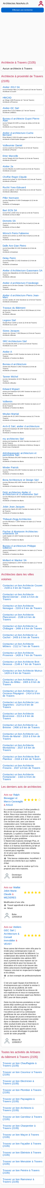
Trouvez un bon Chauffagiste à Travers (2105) (19, 1064)
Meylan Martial (11, 414)
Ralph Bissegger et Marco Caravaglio (13, 798)
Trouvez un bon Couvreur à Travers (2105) (22, 1073)
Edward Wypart (11, 389)
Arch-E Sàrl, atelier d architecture (21, 426)
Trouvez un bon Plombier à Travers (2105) (22, 1091)
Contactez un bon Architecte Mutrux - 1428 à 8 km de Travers (22, 671)
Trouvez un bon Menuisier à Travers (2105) (22, 1162)
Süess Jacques (11, 331)
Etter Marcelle (10, 156)
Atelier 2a (8, 166)
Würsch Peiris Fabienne (16, 233)
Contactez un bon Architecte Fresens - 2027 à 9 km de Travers (21, 766)
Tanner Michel (10, 377)
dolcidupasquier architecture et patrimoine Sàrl (19, 454)
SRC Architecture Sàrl (15, 341)
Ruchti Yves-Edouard (14, 187)
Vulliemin (7, 401)
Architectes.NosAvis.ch (15, 3)
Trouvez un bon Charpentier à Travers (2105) (19, 1126)
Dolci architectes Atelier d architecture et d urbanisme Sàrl (20, 493)
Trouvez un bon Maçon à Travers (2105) (21, 1135)
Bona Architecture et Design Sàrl (21, 480)
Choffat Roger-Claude (15, 177)
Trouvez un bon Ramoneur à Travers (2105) (18, 1180)
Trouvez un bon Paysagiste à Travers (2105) (19, 1100)
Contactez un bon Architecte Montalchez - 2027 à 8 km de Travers (19, 747)
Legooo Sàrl (9, 320)
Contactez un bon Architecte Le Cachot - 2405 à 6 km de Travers (21, 636)
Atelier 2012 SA (11, 87)
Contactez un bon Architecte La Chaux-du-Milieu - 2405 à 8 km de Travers (21, 682)
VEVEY (8, 944)
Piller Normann (11, 198)
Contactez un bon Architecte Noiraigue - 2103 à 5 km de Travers (22, 607)
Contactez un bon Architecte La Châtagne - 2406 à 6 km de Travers (22, 627)
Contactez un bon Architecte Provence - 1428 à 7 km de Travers (22, 654)
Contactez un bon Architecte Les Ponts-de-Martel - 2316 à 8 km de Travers (21, 736)
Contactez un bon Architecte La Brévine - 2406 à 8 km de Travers (21, 726)
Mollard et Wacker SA (15, 560)
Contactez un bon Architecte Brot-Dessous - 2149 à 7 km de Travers (22, 662)
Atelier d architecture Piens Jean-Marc (21, 296)
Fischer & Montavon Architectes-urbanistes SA (21, 532)
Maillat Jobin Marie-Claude (12, 890)
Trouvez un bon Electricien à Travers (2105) (18, 1082)
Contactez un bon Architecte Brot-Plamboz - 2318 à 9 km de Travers (22, 757)
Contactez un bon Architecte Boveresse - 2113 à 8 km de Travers (18, 716)
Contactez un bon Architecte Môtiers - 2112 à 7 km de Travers (21, 645)
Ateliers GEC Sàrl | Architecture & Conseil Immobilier (12, 934)
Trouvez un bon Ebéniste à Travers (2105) (22, 1153)
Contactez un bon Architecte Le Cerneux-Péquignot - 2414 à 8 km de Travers (21, 693)
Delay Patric (9, 258)
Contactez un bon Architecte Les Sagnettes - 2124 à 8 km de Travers (21, 704)
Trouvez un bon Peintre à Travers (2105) (21, 1171)
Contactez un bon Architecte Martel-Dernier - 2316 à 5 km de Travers (20, 597)
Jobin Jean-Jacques (14, 507)
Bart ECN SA (10, 210)
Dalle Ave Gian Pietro (14, 246)
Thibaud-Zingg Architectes (17, 519)
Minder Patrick (10, 467)
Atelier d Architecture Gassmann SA (22, 271)
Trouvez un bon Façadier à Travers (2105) (22, 1144)
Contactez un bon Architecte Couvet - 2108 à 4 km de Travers (22, 586)
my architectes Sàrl (13, 439)
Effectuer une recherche (22, 10)
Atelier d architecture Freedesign (21, 283)
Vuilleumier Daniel (12, 145)
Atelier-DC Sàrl (11, 108)
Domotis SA (9, 221)
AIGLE (9, 805)
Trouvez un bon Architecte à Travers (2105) (18, 1109)
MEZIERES (10, 897)
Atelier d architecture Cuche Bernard (18, 134)
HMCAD (7, 98)
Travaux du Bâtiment (14, 308)
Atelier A (7, 352)
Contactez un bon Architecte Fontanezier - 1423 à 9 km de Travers (19, 777)
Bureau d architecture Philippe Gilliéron (19, 547)
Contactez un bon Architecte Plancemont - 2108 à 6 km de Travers (19, 617)
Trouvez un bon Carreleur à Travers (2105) (22, 1118)
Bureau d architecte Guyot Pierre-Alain (21, 120)
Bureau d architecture (15, 364)
